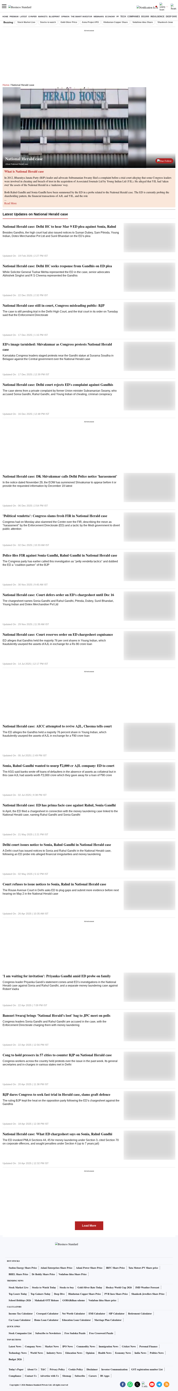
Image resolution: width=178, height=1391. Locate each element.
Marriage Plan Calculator (108, 1320)
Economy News (123, 1353)
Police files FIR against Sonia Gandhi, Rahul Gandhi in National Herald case (60, 555)
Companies (133, 16)
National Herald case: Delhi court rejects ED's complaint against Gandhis (58, 384)
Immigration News (108, 1346)
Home (5, 16)
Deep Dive (171, 16)
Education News (73, 1353)
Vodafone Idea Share (142, 22)
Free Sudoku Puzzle (75, 1333)
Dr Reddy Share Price (43, 1274)
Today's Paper (16, 1369)
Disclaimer (92, 1369)
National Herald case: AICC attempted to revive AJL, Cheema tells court (57, 726)
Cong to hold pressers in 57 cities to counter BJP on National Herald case (57, 1054)
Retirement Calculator (140, 1313)
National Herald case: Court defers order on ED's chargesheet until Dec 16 (58, 594)
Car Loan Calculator (20, 1320)
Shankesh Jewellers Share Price (147, 1294)
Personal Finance (148, 1346)
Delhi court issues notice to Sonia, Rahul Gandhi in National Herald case (57, 844)
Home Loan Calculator (46, 1320)
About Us (32, 1369)
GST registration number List (147, 1369)
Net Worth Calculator (73, 1313)
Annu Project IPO (90, 22)
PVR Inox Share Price (116, 1294)
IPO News (67, 1346)
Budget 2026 (15, 1359)
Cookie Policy (75, 1369)
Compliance (15, 1376)
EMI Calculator (97, 1313)
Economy (110, 16)
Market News (52, 1346)
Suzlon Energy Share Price (23, 1268)
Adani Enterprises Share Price (56, 1268)
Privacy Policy (57, 1369)
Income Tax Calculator (21, 1313)
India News (140, 1353)
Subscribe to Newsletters (48, 1333)
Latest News (15, 1346)
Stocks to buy (67, 1287)
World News (36, 1353)
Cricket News (129, 1346)
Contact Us (31, 1376)
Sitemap (66, 1376)
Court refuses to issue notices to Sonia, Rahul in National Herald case (54, 884)
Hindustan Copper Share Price (84, 1294)
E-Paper (33, 16)
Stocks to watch (48, 22)
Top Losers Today (18, 1294)
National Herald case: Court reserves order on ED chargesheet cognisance (58, 634)
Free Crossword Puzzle (101, 1333)
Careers (93, 1376)
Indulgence (157, 16)
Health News (104, 1353)
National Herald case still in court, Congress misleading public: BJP (53, 305)
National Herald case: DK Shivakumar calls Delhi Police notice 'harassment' (60, 476)
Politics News (157, 1353)
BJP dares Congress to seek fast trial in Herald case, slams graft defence (56, 1094)
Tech (123, 16)
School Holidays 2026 (20, 1300)
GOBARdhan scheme (73, 1300)
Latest (23, 16)
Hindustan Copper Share (115, 22)
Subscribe (80, 1376)
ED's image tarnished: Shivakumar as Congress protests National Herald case (57, 347)
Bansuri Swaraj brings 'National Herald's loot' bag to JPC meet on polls (56, 1015)
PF (117, 16)
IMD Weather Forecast (147, 1287)
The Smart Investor (81, 16)
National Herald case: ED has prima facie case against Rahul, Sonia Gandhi (59, 805)
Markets (42, 16)
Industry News (54, 1353)
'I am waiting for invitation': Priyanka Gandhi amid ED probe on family (57, 975)
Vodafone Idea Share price (102, 1300)
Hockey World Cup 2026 (119, 1287)
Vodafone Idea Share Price (73, 1274)
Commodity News (85, 1346)
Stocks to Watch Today (44, 1287)
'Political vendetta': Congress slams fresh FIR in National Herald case (55, 515)
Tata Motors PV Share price (143, 1268)
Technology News (18, 1353)
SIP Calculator (116, 1313)
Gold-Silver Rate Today (90, 1287)
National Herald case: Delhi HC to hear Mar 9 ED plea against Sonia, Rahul (59, 226)
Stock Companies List (20, 1333)
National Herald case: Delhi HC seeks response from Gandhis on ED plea (57, 265)
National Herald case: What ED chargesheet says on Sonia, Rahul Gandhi (57, 1133)
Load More (89, 1225)
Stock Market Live (26, 22)
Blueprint (54, 16)
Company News (33, 1346)
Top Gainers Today (40, 1294)
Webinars (99, 16)
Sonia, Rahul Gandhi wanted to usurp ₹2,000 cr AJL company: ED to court (58, 765)
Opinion (65, 16)
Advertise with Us (49, 1376)
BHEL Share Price (18, 1274)
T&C (43, 1369)
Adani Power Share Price (89, 1268)
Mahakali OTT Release (47, 1300)
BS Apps (104, 1376)
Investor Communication (114, 1369)
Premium (14, 16)
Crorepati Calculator (47, 1313)
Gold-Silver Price (68, 22)
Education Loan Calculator (76, 1320)
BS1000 (145, 16)
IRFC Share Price (115, 1268)
